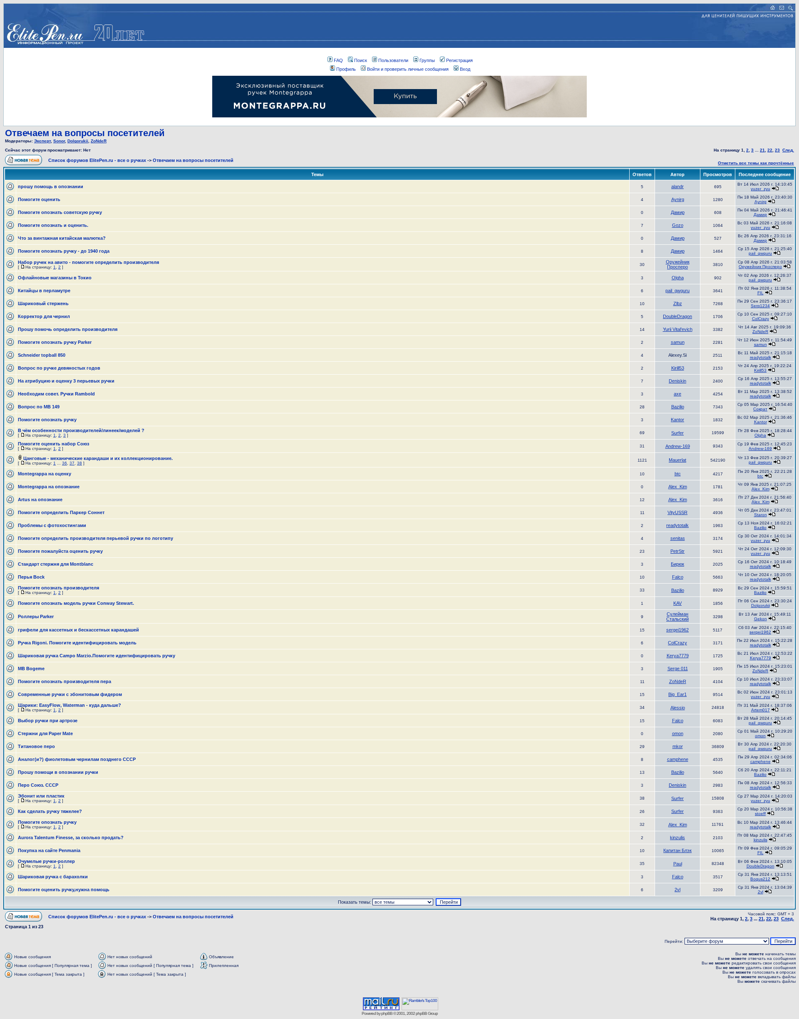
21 (762, 150)
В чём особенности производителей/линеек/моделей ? (81, 430)
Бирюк (677, 564)
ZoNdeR (99, 141)
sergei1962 (677, 629)
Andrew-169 (677, 446)
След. (788, 150)
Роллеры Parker (36, 616)
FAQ (338, 60)
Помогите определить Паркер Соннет (61, 512)
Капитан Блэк (677, 850)
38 (79, 463)
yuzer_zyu (760, 188)
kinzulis (677, 837)
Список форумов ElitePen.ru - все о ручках (97, 160)
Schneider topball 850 (41, 355)
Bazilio (677, 406)
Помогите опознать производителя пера (64, 681)
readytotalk (760, 357)
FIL (760, 293)
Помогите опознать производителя (58, 587)
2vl (677, 889)
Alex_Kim (677, 486)
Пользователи (393, 60)
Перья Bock (31, 576)
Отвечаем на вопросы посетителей (85, 133)
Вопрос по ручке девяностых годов (59, 367)
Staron (760, 514)
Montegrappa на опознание (48, 486)
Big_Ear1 (677, 694)
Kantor (677, 419)
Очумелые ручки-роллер (46, 861)
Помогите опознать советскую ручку (60, 212)
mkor (677, 746)
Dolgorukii (77, 141)
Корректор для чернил (44, 316)
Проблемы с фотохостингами (52, 525)
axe (677, 393)
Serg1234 (760, 305)
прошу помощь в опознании (50, 186)
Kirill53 (677, 367)
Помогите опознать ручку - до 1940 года (63, 251)
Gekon (760, 618)
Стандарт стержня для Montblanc (55, 564)
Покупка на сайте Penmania (49, 850)
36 (64, 463)
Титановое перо (36, 746)
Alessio (677, 707)
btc (678, 473)
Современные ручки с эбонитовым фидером (70, 694)
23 (777, 150)
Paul (677, 863)
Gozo (677, 225)
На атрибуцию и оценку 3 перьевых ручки (66, 380)
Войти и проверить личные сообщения (408, 69)
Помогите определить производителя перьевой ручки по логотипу (95, 538)
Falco (677, 576)
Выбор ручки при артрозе (47, 720)
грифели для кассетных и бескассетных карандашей (78, 629)
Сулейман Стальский (677, 616)
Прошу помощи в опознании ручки (58, 772)
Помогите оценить (39, 199)
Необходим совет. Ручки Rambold (56, 393)
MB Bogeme (31, 668)
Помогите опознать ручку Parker (55, 342)
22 (769, 150)
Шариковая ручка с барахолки (53, 876)
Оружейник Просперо (678, 264)
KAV (677, 603)
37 (71, 463)
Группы (427, 60)
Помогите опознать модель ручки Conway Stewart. (76, 603)
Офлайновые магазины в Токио (55, 277)
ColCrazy (760, 318)
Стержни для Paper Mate (45, 733)
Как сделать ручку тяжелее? (50, 811)
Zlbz (677, 303)
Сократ (760, 409)
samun (678, 342)
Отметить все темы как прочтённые (756, 163)
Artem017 (760, 710)
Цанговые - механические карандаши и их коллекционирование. (98, 458)
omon (677, 733)
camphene (677, 759)
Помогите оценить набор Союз (53, 443)
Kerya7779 (678, 655)
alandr (677, 186)
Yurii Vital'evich (677, 329)
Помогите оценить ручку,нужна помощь (63, 889)
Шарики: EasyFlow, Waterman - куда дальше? (69, 705)
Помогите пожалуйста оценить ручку (60, 551)
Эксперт (42, 141)
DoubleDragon (677, 316)
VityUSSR (677, 512)
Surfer (677, 432)
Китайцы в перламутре (44, 290)
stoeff (760, 813)
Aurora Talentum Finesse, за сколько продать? (71, 837)
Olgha (678, 277)
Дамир (678, 212)
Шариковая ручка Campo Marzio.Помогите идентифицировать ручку (96, 655)
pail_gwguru (760, 253)
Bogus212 (760, 879)
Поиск (360, 60)
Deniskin (677, 380)
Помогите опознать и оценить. (53, 225)
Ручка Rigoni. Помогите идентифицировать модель (77, 642)
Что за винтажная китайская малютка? (62, 238)
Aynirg (677, 199)
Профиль (346, 69)
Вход (465, 69)
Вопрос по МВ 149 (39, 406)
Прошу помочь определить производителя (67, 329)
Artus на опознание (40, 499)
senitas (677, 538)
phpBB (386, 1013)
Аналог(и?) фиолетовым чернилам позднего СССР (77, 759)
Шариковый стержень (43, 303)
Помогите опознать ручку (47, 419)
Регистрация (459, 60)
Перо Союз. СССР (38, 785)
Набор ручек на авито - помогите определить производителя (88, 262)
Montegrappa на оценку (44, 473)
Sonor (59, 141)
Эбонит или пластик (41, 795)
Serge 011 (677, 668)
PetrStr (677, 551)
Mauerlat (677, 459)
